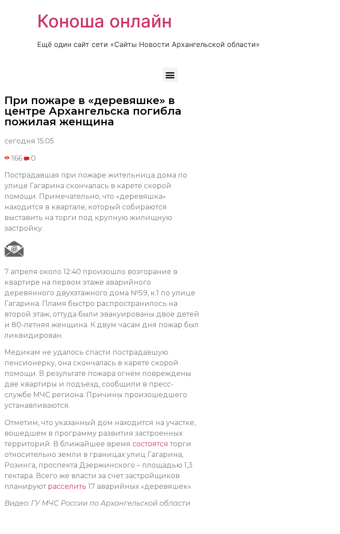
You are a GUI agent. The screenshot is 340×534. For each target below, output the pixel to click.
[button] (170, 74)
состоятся (150, 444)
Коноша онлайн (104, 21)
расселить (67, 486)
